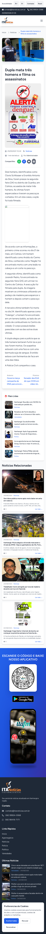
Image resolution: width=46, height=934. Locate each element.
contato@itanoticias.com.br (17, 811)
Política (5, 849)
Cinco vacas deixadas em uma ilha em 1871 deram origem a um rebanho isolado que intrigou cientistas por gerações (27, 867)
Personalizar (11, 927)
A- (22, 4)
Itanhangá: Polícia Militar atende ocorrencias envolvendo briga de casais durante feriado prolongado (27, 453)
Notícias (13, 32)
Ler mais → (38, 509)
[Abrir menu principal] (41, 20)
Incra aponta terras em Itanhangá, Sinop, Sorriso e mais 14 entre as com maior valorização (27, 443)
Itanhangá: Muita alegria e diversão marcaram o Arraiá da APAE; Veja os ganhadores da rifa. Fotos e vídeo (23, 545)
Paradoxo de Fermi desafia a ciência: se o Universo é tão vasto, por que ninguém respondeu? (27, 414)
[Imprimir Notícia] (34, 161)
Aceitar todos (11, 921)
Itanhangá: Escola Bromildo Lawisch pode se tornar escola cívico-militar (25, 424)
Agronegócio (7, 838)
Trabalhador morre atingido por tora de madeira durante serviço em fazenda (22, 588)
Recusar (25, 921)
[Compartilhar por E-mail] (29, 161)
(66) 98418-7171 (12, 820)
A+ (16, 4)
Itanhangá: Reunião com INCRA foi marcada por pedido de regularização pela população (27, 404)
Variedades (7, 853)
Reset (40, 4)
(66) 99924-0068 (36, 10)
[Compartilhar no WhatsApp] (19, 161)
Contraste (30, 4)
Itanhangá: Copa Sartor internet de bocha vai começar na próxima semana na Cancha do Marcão (21, 633)
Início (4, 32)
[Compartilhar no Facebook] (24, 161)
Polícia (5, 845)
